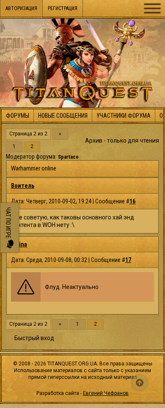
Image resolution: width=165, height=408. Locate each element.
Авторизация (21, 8)
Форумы (17, 115)
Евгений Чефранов (106, 393)
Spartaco (68, 157)
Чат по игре (8, 223)
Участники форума (123, 115)
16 (132, 201)
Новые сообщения (63, 115)
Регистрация (62, 8)
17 (128, 260)
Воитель (22, 185)
